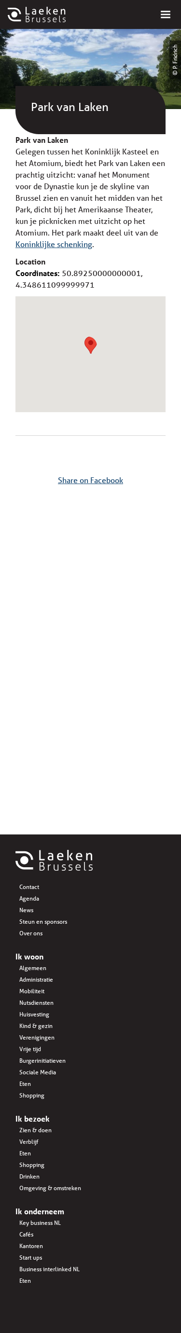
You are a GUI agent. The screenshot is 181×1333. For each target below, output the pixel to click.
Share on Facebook (90, 480)
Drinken (29, 1176)
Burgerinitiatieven (42, 1060)
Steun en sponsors (43, 921)
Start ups (30, 1257)
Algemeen (32, 968)
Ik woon (29, 956)
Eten (25, 1084)
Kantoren (31, 1246)
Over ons (30, 933)
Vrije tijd (30, 1049)
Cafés (26, 1234)
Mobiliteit (31, 991)
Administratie (36, 979)
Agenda (29, 898)
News (26, 910)
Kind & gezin (36, 1026)
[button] (91, 345)
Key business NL (40, 1223)
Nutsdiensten (36, 1003)
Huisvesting (34, 1014)
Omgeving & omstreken (50, 1188)
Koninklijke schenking (53, 244)
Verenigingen (37, 1037)
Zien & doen (35, 1130)
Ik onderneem (39, 1211)
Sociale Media (37, 1072)
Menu (165, 14)
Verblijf (28, 1142)
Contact (29, 887)
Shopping (31, 1095)
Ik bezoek (32, 1118)
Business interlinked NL (49, 1269)
